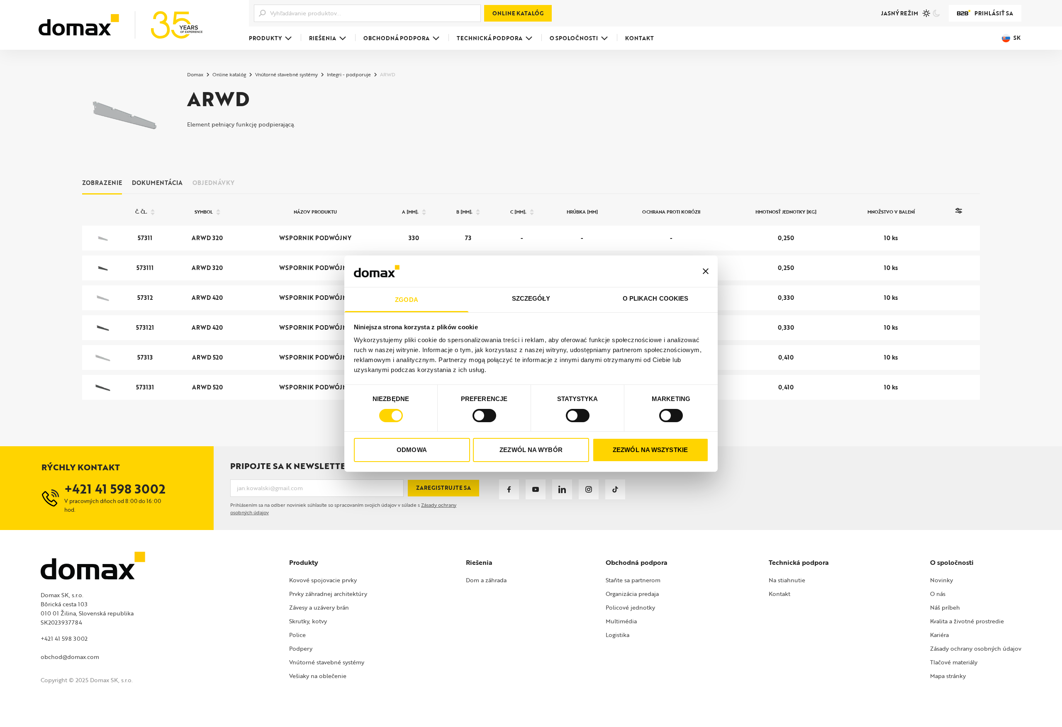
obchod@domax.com (70, 656)
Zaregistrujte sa (443, 488)
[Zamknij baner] (706, 271)
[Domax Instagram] (589, 489)
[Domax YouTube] (536, 489)
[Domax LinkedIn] (562, 489)
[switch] (484, 415)
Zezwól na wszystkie (650, 449)
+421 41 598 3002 (64, 638)
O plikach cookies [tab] (656, 298)
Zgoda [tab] (406, 299)
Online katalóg (517, 13)
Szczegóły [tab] (531, 298)
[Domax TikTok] (615, 489)
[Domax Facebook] (509, 489)
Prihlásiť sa (993, 13)
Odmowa (412, 449)
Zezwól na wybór (531, 449)
